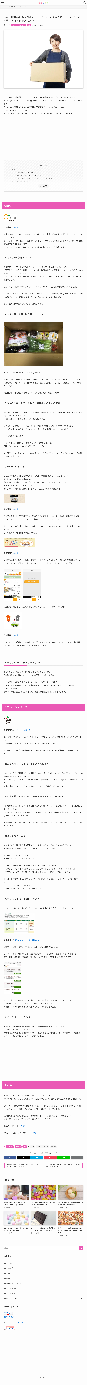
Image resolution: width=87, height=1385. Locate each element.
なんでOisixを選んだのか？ (24, 172)
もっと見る (43, 186)
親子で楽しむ (11, 1298)
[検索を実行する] (81, 1248)
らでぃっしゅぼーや (22, 730)
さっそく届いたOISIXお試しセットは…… (29, 175)
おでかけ (9, 1263)
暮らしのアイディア (14, 1283)
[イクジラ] (43, 2)
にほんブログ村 (9, 1317)
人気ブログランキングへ (14, 1322)
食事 (29, 25)
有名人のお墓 (11, 1288)
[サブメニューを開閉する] (81, 1263)
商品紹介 (22, 25)
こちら (23, 1126)
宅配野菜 (53, 1146)
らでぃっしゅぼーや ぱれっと (26, 939)
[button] (10, 1157)
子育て (9, 1273)
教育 (8, 1278)
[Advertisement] (43, 137)
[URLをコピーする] (77, 1157)
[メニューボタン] (2, 2)
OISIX (32, 1146)
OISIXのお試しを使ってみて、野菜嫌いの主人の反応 (33, 178)
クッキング (15, 25)
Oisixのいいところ (21, 181)
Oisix (13, 169)
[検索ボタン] (84, 2)
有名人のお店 (11, 1293)
